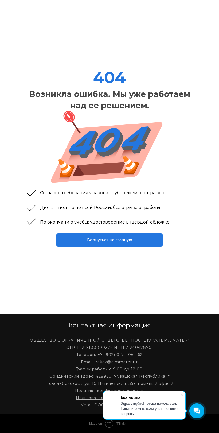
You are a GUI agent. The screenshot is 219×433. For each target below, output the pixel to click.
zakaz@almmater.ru (116, 361)
